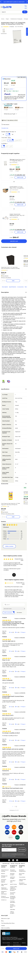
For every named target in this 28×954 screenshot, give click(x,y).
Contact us (3, 899)
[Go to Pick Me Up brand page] (20, 827)
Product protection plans (12, 906)
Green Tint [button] (18, 140)
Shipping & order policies (4, 888)
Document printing (12, 893)
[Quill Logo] (7, 7)
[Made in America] (9, 381)
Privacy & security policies (5, 897)
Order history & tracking (4, 870)
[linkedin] (13, 860)
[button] (27, 2)
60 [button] (3, 134)
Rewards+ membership (13, 870)
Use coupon (22, 849)
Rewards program (12, 874)
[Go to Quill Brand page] (7, 827)
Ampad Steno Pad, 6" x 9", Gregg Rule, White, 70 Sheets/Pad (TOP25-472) (17, 160)
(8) (21, 531)
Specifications (12, 286)
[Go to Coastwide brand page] (14, 827)
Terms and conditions (13, 853)
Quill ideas (12, 909)
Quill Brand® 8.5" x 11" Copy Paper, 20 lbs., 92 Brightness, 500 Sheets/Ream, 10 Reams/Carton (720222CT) (17, 187)
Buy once (7, 79)
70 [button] (7, 134)
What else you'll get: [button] (9, 114)
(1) (21, 539)
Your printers (22, 877)
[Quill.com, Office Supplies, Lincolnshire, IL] (6, 934)
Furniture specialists (12, 902)
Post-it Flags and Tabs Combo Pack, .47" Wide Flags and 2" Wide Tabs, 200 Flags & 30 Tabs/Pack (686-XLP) (10, 504)
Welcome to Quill (5, 918)
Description (5, 286)
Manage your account (4, 876)
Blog (2, 920)
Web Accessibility (5, 928)
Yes (11, 632)
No (17, 632)
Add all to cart (14, 241)
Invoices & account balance (3, 880)
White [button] (10, 140)
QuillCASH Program (12, 878)
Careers (3, 925)
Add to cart (16, 948)
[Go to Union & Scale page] (10, 837)
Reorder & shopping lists (22, 870)
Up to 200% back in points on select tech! (14, 1)
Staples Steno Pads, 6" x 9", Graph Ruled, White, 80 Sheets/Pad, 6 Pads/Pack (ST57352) (10, 268)
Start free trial (21, 94)
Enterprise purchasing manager (12, 897)
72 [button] (11, 146)
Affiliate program (12, 912)
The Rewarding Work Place (8, 923)
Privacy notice (16, 942)
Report (23, 632)
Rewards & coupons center (23, 883)
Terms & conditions (6, 942)
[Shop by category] (1, 7)
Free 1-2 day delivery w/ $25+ (11, 120)
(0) (21, 535)
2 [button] (15, 806)
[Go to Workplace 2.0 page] (17, 837)
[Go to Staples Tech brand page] (20, 832)
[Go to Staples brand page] (14, 832)
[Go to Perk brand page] (7, 832)
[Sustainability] (4, 381)
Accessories (20, 286)
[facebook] (17, 860)
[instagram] (9, 860)
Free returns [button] (6, 124)
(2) (21, 533)
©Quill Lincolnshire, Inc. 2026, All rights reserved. (12, 938)
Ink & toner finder (21, 874)
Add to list (5, 128)
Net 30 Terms (13, 884)
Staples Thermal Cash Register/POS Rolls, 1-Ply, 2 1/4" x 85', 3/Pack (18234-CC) (17, 215)
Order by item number (22, 880)
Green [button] (4, 140)
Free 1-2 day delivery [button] (7, 277)
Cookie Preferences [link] (17, 945)
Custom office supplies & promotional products (13, 888)
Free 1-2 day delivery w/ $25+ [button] (8, 513)
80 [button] (12, 134)
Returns (3, 873)
